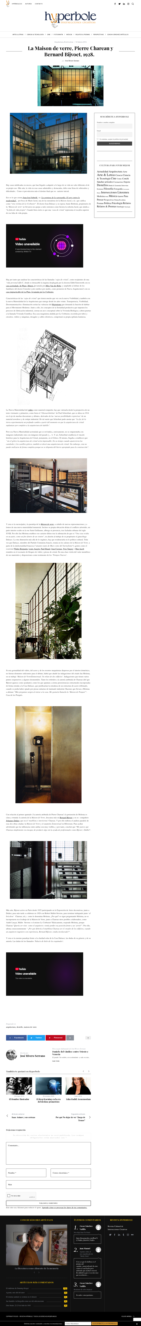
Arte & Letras (68, 42)
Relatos (127, 203)
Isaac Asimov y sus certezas (23, 1116)
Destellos (102, 185)
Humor (99, 193)
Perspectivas (109, 199)
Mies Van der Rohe (53, 285)
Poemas (100, 203)
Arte (125, 171)
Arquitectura (59, 42)
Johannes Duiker (12, 820)
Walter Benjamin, (21, 548)
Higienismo (57, 304)
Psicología (117, 203)
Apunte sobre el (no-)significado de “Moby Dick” (86, 1254)
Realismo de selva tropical (83, 1289)
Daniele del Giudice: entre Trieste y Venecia (70, 1053)
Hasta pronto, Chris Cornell (36, 1268)
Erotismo (100, 189)
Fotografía (118, 188)
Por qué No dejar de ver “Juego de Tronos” (70, 1117)
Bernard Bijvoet (66, 817)
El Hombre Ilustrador (19, 1099)
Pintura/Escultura (120, 200)
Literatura (123, 192)
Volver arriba (126, 1316)
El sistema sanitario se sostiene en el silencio (21, 1297)
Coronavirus (118, 182)
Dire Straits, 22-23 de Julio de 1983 (18, 1305)
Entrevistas (125, 185)
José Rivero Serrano (72, 60)
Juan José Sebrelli (30, 197)
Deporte (127, 181)
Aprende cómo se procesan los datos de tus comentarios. (64, 1207)
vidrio (30, 410)
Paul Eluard (45, 548)
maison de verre (30, 1027)
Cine (113, 178)
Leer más (55, 1061)
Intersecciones (109, 192)
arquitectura (11, 1027)
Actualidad (102, 171)
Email (99, 131)
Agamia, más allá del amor (15, 1292)
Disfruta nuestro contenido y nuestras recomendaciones (43, 1323)
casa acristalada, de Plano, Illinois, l (20, 285)
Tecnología (127, 207)
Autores (28, 4)
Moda (106, 196)
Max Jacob (79, 548)
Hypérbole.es (17, 4)
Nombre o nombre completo (106, 122)
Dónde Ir (111, 185)
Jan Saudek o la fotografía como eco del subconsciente (25, 1301)
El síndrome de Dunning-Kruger (17, 1288)
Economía (118, 185)
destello (20, 1027)
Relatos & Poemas (106, 206)
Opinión (120, 196)
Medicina (101, 196)
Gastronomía (126, 189)
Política (107, 203)
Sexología (120, 206)
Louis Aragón (34, 548)
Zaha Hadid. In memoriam (78, 1099)
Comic (119, 178)
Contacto (39, 4)
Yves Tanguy (67, 548)
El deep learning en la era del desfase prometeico (48, 1100)
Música (113, 196)
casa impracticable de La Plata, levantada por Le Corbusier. (30, 292)
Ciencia (118, 175)
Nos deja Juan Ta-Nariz (82, 1232)
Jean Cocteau (56, 548)
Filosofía (108, 188)
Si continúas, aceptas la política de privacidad (113, 139)
